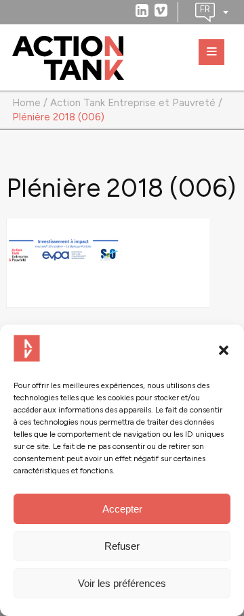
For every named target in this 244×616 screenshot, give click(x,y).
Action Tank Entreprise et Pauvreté (133, 103)
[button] (223, 350)
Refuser (122, 546)
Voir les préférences (122, 583)
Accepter (122, 509)
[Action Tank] (68, 58)
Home (26, 103)
